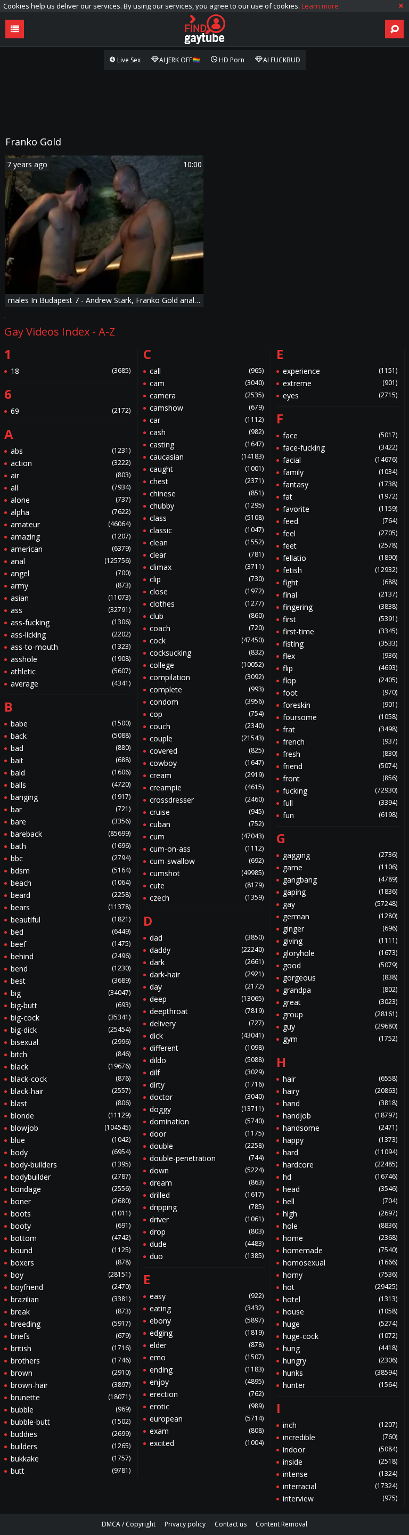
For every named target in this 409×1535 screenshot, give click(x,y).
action (70, 463)
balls (70, 785)
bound (70, 1250)
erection (207, 1394)
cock (207, 640)
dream (207, 1183)
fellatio (340, 558)
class (207, 518)
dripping (207, 1207)
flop (340, 680)
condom (207, 702)
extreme (340, 383)
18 (70, 371)
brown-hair (70, 1385)
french (340, 742)
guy (340, 1027)
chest (207, 481)
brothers (70, 1361)
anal (70, 561)
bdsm (70, 871)
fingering (340, 607)
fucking (340, 791)
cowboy (207, 763)
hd (340, 1177)
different (207, 1048)
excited (207, 1443)
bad (70, 748)
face (340, 435)
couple (207, 738)
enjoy (207, 1382)
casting (207, 444)
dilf (207, 1072)
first (340, 619)
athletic (70, 671)
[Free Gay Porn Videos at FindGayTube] (204, 29)
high (340, 1214)
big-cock (70, 1018)
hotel (340, 1299)
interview (340, 1498)
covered (207, 751)
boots (70, 1214)
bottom (70, 1238)
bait (70, 760)
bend (70, 969)
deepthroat (207, 1011)
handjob (340, 1116)
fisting (340, 644)
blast (70, 1103)
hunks (340, 1373)
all (70, 488)
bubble (70, 1410)
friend (340, 766)
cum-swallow (207, 861)
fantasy (340, 484)
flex (340, 656)
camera (207, 395)
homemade (340, 1250)
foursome (340, 717)
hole (340, 1226)
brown (70, 1373)
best (70, 981)
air (70, 475)
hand (340, 1103)
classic (207, 530)
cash (207, 432)
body (70, 1152)
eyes (340, 395)
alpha (70, 512)
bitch (70, 1054)
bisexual (70, 1042)
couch (207, 726)
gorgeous (340, 978)
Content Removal (281, 1524)
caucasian (207, 457)
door (207, 1134)
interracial (340, 1486)
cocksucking (207, 653)
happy (340, 1140)
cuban (207, 824)
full (340, 803)
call (207, 371)
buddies (70, 1434)
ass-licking (70, 635)
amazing (70, 537)
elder (207, 1345)
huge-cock (340, 1336)
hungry (340, 1361)
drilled (207, 1195)
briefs (70, 1336)
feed (340, 521)
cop (207, 714)
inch (340, 1425)
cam (207, 383)
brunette (70, 1397)
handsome (340, 1128)
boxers (70, 1263)
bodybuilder (70, 1177)
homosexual (340, 1263)
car (207, 420)
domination (207, 1121)
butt (70, 1471)
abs (70, 451)
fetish (340, 570)
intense (340, 1474)
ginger (340, 929)
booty (70, 1226)
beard (70, 895)
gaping (340, 892)
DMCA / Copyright (129, 1524)
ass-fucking (70, 622)
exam (207, 1431)
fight (340, 582)
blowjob (70, 1128)
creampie (207, 787)
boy (70, 1275)
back (70, 736)
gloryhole (340, 953)
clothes (207, 604)
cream (207, 775)
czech (207, 898)
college (207, 665)
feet (340, 546)
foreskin (340, 705)
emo (207, 1357)
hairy (340, 1091)
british (70, 1348)
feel (340, 533)
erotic (207, 1406)
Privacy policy (185, 1524)
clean (207, 542)
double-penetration (207, 1158)
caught (207, 469)
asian (70, 598)
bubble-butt (70, 1422)
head (340, 1189)
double (207, 1146)
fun (340, 815)
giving (340, 941)
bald (70, 773)
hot (340, 1287)
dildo (207, 1060)
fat (340, 497)
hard (340, 1152)
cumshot (207, 873)
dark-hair (207, 974)
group (340, 1014)
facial (340, 460)
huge (340, 1324)
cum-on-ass (207, 849)
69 (70, 411)
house (340, 1312)
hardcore (340, 1165)
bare (70, 822)
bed (70, 932)
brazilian (70, 1299)
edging (207, 1333)
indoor (340, 1449)
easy (207, 1296)
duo (207, 1256)
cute (207, 885)
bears (70, 907)
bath (70, 846)
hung (340, 1348)
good (340, 965)
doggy (207, 1109)
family (340, 472)
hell (340, 1201)
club (207, 616)
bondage (70, 1189)
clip (207, 579)
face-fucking (340, 448)
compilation (207, 677)
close (207, 591)
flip (340, 668)
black (70, 1067)
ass (70, 610)
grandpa (340, 990)
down (207, 1170)
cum (207, 836)
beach (70, 883)
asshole (70, 659)
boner (70, 1201)
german (340, 916)
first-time (340, 631)
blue (70, 1140)
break (70, 1312)
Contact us (231, 1524)
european (207, 1419)
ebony (207, 1321)
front (340, 778)
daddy (207, 950)
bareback (70, 834)
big (70, 993)
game (340, 867)
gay (340, 904)
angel (70, 573)
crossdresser (207, 800)
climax (207, 567)
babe (70, 723)
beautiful (70, 920)
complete (207, 689)
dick (207, 1036)
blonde (70, 1116)
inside (340, 1462)
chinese (207, 493)
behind (70, 956)
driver (207, 1219)
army (70, 586)
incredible (340, 1437)
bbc (70, 858)
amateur (70, 524)
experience (340, 371)
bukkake (70, 1459)
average (70, 684)
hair (340, 1079)
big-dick (70, 1030)
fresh (340, 754)
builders (70, 1446)
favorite (340, 509)
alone (70, 500)
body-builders (70, 1165)
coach (207, 628)
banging (70, 797)
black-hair (70, 1091)
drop (207, 1232)
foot (340, 693)
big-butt (70, 1005)
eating (207, 1308)
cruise (207, 812)
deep (207, 999)
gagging (340, 855)
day (207, 987)
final (340, 595)
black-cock (70, 1079)
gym (340, 1039)
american (70, 549)
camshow (207, 408)
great (340, 1002)
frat (340, 729)
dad (207, 938)
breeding (70, 1324)
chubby (207, 506)
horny (340, 1275)
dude (207, 1244)
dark (207, 962)
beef (70, 944)
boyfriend (70, 1287)
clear (207, 555)
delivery (207, 1023)
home (340, 1238)
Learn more (320, 6)
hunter (340, 1385)
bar (70, 809)
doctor (207, 1097)
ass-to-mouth (70, 647)
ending (207, 1370)
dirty (207, 1085)
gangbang (340, 880)
